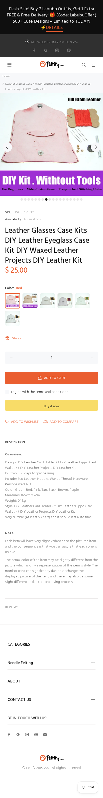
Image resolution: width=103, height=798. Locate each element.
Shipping (19, 338)
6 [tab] (39, 199)
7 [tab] (43, 199)
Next (95, 147)
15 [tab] (71, 199)
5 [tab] (35, 199)
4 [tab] (32, 199)
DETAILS (54, 27)
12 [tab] (60, 199)
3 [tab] (29, 199)
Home (6, 76)
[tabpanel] (51, 144)
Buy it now (52, 406)
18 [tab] (81, 199)
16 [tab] (74, 199)
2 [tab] (25, 199)
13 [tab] (63, 199)
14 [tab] (67, 199)
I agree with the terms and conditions (39, 392)
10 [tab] (53, 199)
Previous (7, 147)
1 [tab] (21, 199)
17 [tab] (77, 199)
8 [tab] (46, 199)
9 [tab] (49, 199)
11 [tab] (57, 199)
